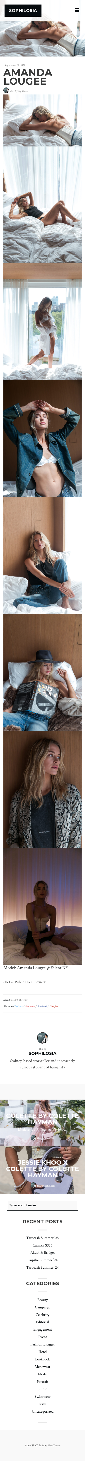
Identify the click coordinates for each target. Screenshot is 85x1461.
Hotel (43, 1351)
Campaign (42, 1307)
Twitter (18, 1006)
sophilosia (23, 91)
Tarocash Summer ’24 (42, 1267)
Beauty (42, 1299)
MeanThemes (54, 1445)
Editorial (42, 1322)
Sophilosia (23, 10)
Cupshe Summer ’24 (42, 1260)
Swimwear (43, 1396)
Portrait (23, 1000)
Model (14, 1000)
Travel (42, 1404)
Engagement (42, 1329)
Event (42, 1336)
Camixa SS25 (42, 1245)
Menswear (42, 1366)
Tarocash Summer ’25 (42, 1237)
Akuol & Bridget (42, 1252)
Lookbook (42, 1359)
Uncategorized (42, 1411)
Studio (42, 1389)
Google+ (54, 1006)
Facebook (42, 1006)
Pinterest (30, 1006)
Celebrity (42, 1314)
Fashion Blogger (42, 1344)
